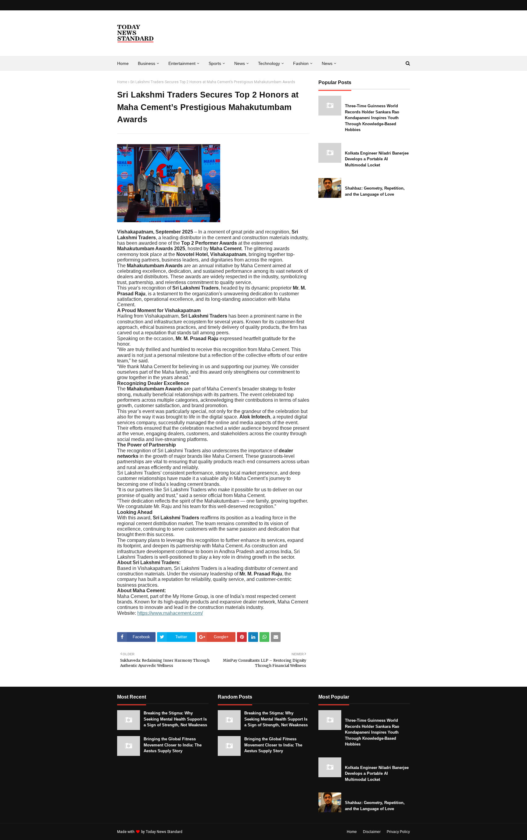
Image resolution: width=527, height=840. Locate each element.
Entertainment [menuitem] (181, 63)
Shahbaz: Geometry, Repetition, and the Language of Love (375, 191)
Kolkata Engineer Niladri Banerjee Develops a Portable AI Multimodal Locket (377, 159)
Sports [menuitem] (215, 63)
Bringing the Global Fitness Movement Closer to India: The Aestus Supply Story (173, 745)
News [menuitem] (239, 63)
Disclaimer (372, 832)
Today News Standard (164, 832)
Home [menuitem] (123, 63)
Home (122, 82)
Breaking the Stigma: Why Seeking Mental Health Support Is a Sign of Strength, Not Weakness (175, 719)
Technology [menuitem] (269, 63)
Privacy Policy (398, 832)
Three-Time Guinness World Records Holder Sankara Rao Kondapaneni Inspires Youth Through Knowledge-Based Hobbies (372, 118)
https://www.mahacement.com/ (170, 613)
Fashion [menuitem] (301, 63)
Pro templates (199, 832)
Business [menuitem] (146, 63)
